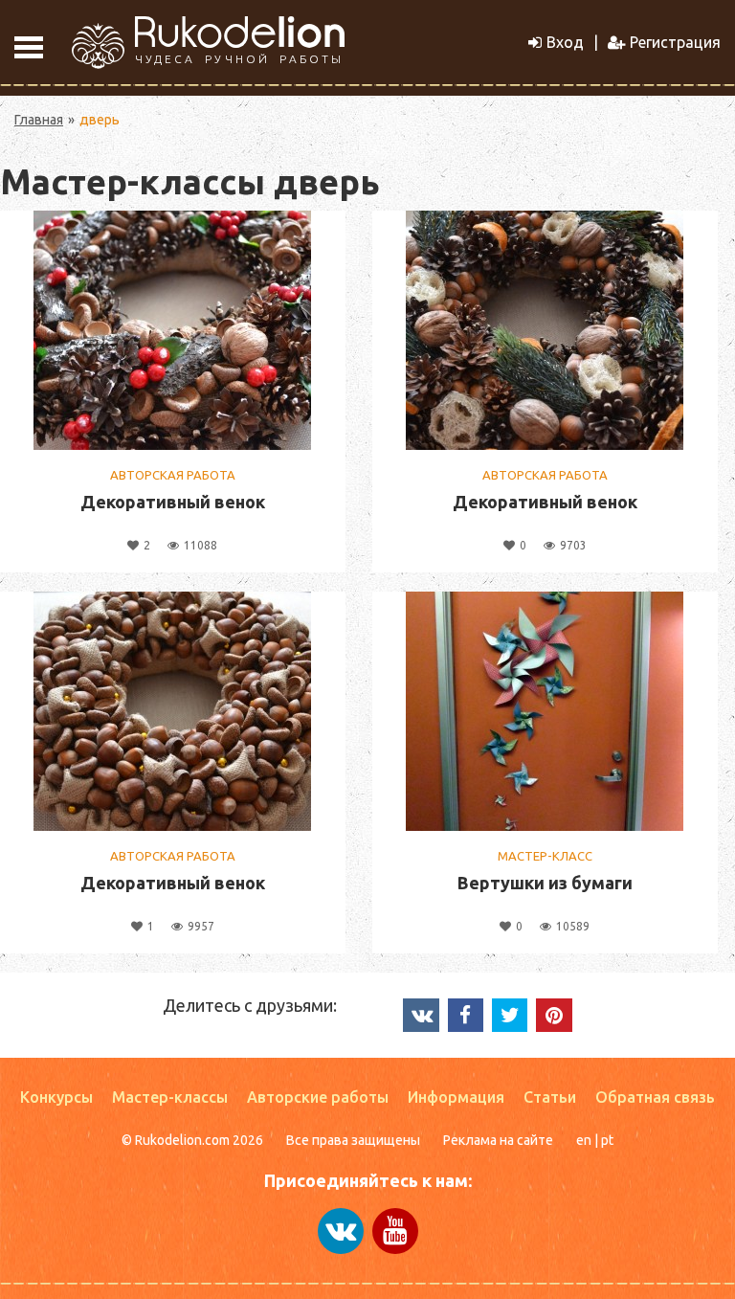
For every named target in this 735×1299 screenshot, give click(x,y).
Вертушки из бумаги (545, 882)
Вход (565, 42)
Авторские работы (318, 1097)
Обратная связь (655, 1097)
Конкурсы (56, 1097)
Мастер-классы (170, 1097)
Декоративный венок (172, 501)
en (583, 1140)
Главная (38, 119)
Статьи (549, 1097)
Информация (456, 1097)
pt (607, 1140)
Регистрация (675, 42)
